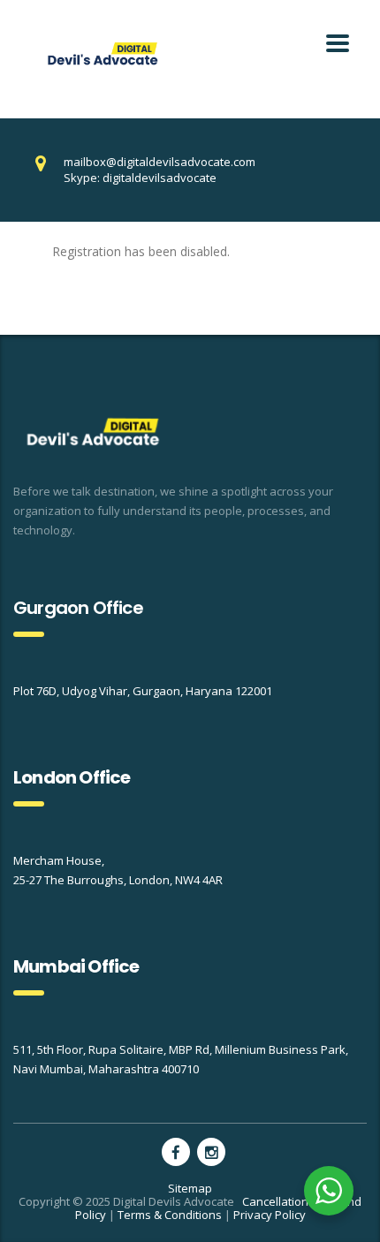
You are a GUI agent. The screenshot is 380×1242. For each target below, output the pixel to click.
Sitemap (190, 1188)
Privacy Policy (269, 1215)
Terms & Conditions (170, 1215)
